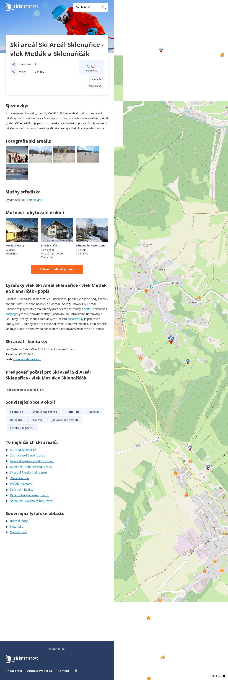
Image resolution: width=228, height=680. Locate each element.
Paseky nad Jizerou (22, 428)
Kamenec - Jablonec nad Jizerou (31, 467)
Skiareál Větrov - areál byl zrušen (32, 461)
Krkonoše (97, 79)
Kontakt (63, 671)
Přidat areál (14, 671)
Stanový (37, 420)
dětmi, (88, 309)
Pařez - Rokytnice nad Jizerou (29, 495)
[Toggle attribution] (224, 676)
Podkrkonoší (95, 85)
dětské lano (34, 200)
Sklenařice (16, 411)
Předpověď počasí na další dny (25, 389)
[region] (171, 340)
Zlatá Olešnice (19, 478)
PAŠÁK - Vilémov (21, 484)
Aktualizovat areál (40, 671)
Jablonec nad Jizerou (65, 420)
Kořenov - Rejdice (21, 490)
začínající (12, 314)
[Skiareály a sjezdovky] (76, 671)
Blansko (94, 411)
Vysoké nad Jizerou (45, 411)
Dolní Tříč (16, 420)
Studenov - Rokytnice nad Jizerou (32, 501)
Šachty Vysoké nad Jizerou (27, 455)
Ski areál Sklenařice (23, 450)
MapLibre (216, 676)
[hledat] (104, 7)
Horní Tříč (72, 411)
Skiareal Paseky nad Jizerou (28, 472)
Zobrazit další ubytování (57, 269)
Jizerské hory (19, 521)
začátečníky (75, 319)
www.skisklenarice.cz (27, 359)
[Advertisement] (32, 558)
